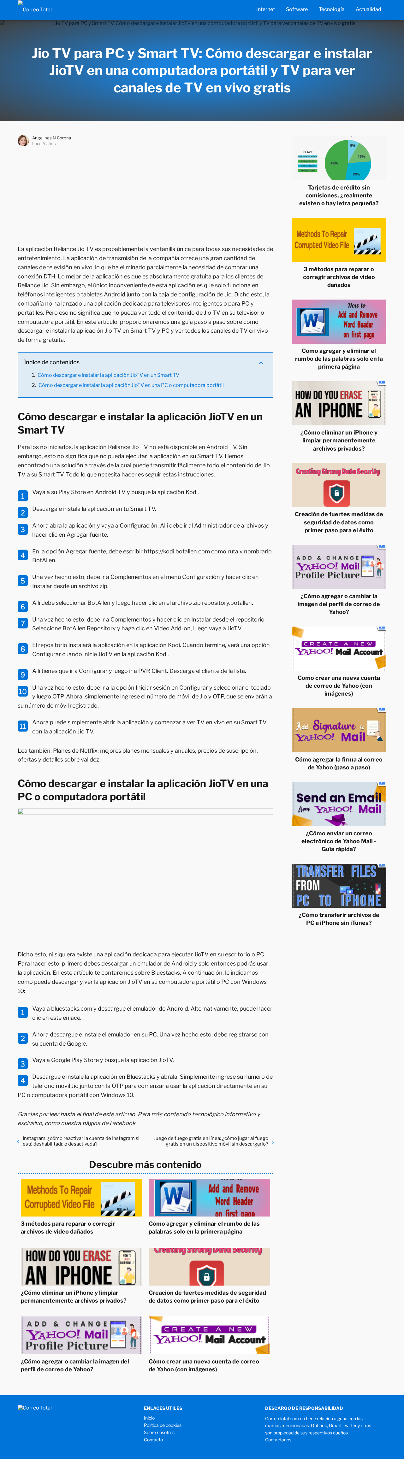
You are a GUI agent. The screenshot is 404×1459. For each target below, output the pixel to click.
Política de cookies (162, 1425)
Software (297, 9)
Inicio (149, 1418)
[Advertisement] (145, 194)
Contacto (153, 1439)
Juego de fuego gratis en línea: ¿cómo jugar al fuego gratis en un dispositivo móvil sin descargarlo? (211, 1141)
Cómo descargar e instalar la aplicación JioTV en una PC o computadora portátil (131, 385)
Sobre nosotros (159, 1432)
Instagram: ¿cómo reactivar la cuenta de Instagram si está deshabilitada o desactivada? (81, 1141)
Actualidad (368, 9)
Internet (265, 9)
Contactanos (278, 1439)
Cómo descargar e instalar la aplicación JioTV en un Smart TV (108, 375)
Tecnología (332, 9)
